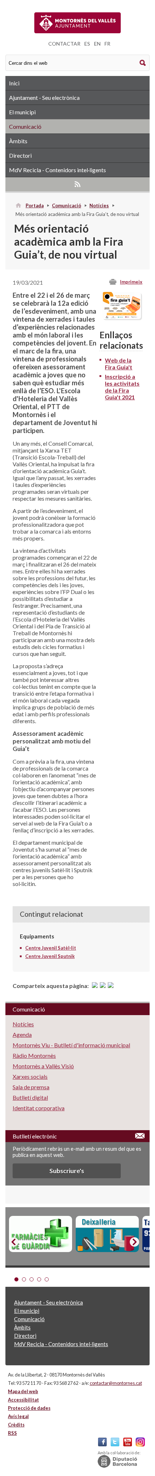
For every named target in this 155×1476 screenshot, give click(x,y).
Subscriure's (66, 1171)
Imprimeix (131, 282)
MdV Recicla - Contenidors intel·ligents (57, 169)
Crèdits (16, 1425)
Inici (14, 83)
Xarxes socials (30, 1076)
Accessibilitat (23, 1400)
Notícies (99, 205)
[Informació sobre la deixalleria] (107, 1234)
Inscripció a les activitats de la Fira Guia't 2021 (122, 386)
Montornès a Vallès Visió (43, 1066)
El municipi (22, 112)
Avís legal (18, 1416)
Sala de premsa (31, 1086)
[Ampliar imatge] (121, 316)
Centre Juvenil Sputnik (50, 956)
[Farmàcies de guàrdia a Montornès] (40, 1234)
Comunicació (25, 126)
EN (97, 44)
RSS (77, 184)
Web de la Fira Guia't (118, 363)
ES (87, 44)
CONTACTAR (64, 44)
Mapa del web (23, 1391)
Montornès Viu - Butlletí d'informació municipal (71, 1045)
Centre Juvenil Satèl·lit (50, 948)
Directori (20, 155)
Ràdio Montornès (34, 1055)
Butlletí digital (30, 1097)
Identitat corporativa (39, 1107)
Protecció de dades (29, 1408)
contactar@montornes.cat (116, 1383)
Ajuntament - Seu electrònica (44, 97)
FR (107, 44)
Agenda (22, 1034)
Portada (35, 205)
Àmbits (18, 140)
